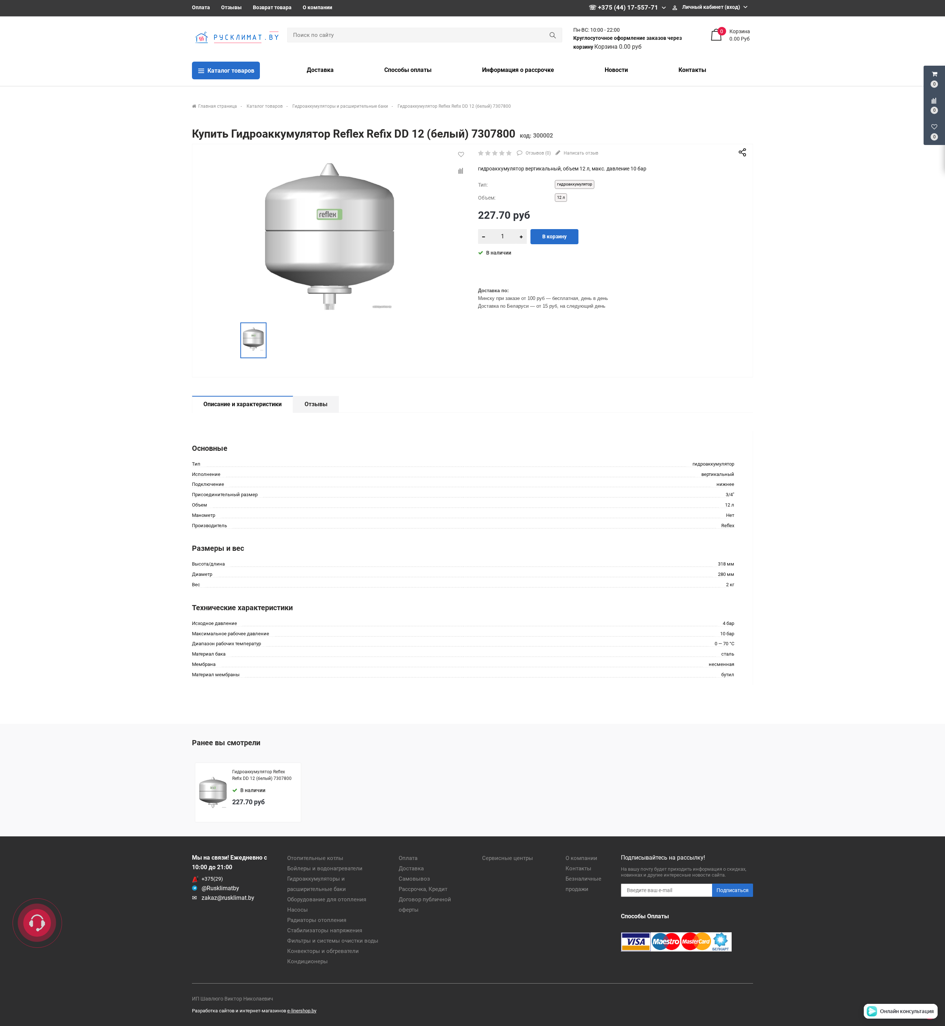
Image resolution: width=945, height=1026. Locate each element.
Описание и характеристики (242, 404)
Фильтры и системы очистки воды (332, 940)
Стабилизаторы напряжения (324, 930)
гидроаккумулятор (574, 184)
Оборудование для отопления (326, 899)
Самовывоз (414, 878)
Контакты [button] (692, 69)
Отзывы (231, 7)
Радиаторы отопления (316, 920)
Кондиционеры (307, 961)
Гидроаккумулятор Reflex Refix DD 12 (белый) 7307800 (262, 775)
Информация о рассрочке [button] (518, 69)
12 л (561, 197)
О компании (317, 7)
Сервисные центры (507, 858)
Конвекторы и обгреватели (323, 951)
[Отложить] (461, 154)
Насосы (297, 909)
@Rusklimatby (220, 888)
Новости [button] (616, 69)
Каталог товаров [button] (230, 70)
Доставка (411, 868)
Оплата (201, 7)
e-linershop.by (301, 1010)
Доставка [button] (320, 69)
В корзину (554, 236)
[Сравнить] (461, 171)
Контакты (578, 868)
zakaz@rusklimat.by (228, 897)
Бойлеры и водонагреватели (324, 868)
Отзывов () (538, 153)
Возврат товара (272, 7)
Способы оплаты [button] (408, 69)
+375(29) (212, 879)
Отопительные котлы (315, 858)
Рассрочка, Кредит (423, 889)
